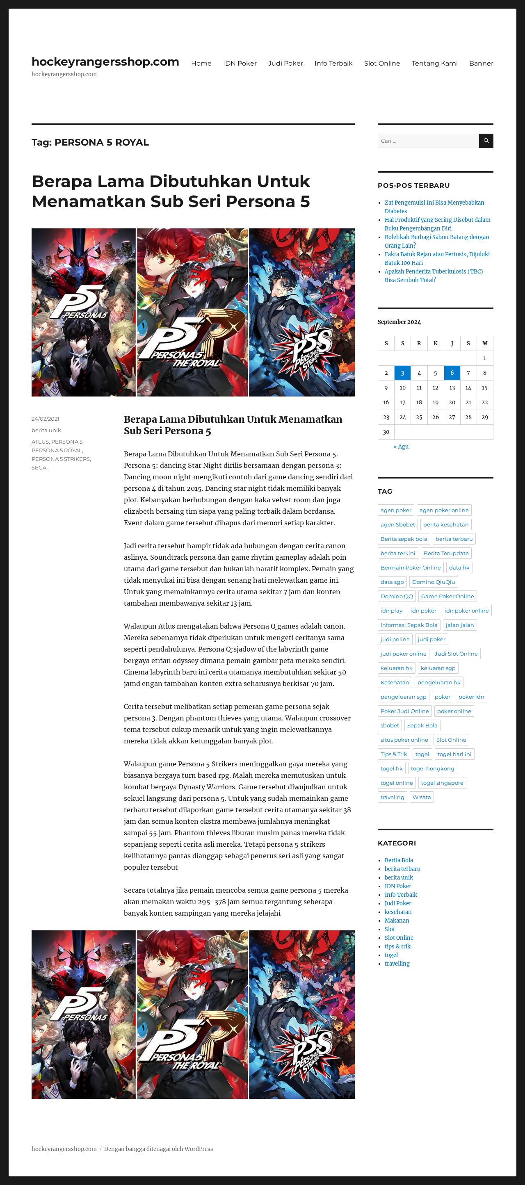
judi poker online (404, 653)
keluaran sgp (438, 668)
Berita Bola (399, 860)
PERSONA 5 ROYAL (57, 450)
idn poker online (467, 610)
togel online (397, 782)
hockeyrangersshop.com (105, 61)
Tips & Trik (394, 754)
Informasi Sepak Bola (409, 625)
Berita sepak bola (404, 539)
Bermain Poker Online (411, 567)
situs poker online (404, 739)
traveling (392, 797)
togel (422, 754)
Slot (390, 929)
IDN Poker (240, 63)
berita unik (46, 430)
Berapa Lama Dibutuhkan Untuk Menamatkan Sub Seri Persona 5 (171, 191)
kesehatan (398, 912)
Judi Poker (285, 63)
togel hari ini (455, 754)
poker (442, 696)
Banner (481, 63)
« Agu (401, 446)
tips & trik (398, 946)
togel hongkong (432, 768)
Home (201, 63)
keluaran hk (397, 668)
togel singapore (442, 782)
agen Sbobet (398, 524)
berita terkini (398, 553)
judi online (395, 639)
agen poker (396, 510)
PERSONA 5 (66, 441)
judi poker (431, 639)
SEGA (39, 467)
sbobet (390, 725)
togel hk (392, 768)
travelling (397, 963)
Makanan (397, 920)
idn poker (423, 610)
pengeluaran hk (439, 682)
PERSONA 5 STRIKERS (61, 459)
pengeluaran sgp (404, 696)
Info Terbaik (334, 63)
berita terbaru (454, 539)
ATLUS (40, 441)
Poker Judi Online (405, 711)
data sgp (392, 582)
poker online (454, 711)
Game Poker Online (447, 596)
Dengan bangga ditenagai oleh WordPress (158, 1149)
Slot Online (382, 63)
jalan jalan (460, 625)
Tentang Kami (435, 63)
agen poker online (444, 510)
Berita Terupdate (446, 553)
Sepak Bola (422, 725)
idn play (391, 610)
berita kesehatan (446, 524)
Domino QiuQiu (433, 582)
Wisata (422, 797)
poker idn (471, 696)
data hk (459, 567)
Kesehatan (395, 682)
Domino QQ (397, 596)
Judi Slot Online (456, 653)
